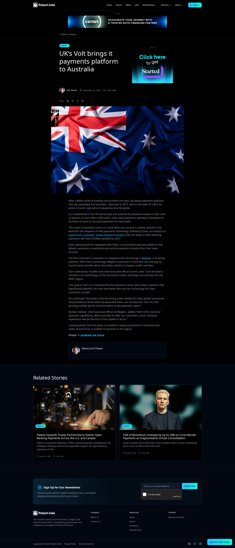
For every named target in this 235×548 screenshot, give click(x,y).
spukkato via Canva (92, 335)
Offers (128, 5)
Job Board (133, 525)
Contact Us (95, 521)
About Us (95, 517)
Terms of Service (86, 544)
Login (195, 5)
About (178, 5)
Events (119, 5)
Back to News (69, 34)
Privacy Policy (70, 544)
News (109, 5)
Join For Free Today (219, 542)
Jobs (137, 5)
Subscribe (190, 486)
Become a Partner (176, 517)
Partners (165, 5)
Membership (148, 5)
